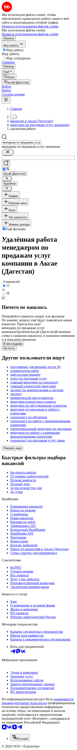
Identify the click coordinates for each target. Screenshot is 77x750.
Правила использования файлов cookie (30, 34)
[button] (6, 86)
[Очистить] (8, 152)
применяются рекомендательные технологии (37, 701)
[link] (9, 76)
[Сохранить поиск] (6, 163)
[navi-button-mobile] (6, 99)
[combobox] (21, 142)
